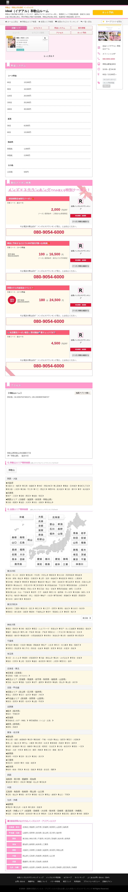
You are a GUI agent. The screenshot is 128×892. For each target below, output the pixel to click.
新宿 (52, 575)
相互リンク (67, 881)
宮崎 (57, 814)
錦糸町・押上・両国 (30, 596)
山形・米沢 (71, 682)
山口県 (41, 792)
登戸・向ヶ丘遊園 (67, 629)
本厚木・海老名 (52, 636)
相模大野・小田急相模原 (31, 636)
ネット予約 (107, 12)
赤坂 (27, 599)
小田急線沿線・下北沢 (55, 585)
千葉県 (10, 641)
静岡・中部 (11, 756)
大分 (37, 814)
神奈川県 (11, 625)
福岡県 (10, 804)
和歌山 (12, 470)
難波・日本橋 (70, 486)
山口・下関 (63, 795)
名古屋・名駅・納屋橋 (16, 740)
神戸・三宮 (11, 496)
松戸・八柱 (47, 645)
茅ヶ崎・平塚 (27, 632)
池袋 (78, 575)
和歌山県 (47, 499)
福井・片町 (37, 695)
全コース (20, 203)
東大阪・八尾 (12, 489)
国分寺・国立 (27, 608)
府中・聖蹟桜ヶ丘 (54, 612)
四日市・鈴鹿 (12, 763)
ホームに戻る (12, 22)
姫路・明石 (37, 496)
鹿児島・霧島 (69, 814)
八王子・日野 (50, 608)
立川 (38, 608)
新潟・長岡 (11, 701)
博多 (9, 807)
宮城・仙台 (11, 682)
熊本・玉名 (47, 814)
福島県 (54, 679)
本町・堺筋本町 (45, 486)
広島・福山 (11, 795)
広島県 (9, 792)
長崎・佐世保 (25, 814)
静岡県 (10, 753)
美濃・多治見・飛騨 (46, 770)
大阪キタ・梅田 (13, 486)
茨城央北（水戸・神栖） (17, 721)
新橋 (33, 582)
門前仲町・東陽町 (62, 596)
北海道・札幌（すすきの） (17, 676)
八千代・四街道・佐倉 (32, 648)
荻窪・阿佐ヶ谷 (28, 589)
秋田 (48, 682)
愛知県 (10, 737)
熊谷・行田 (11, 661)
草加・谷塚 (76, 658)
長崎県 (36, 811)
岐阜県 (10, 767)
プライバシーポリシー (92, 881)
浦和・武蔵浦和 (30, 658)
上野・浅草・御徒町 (48, 578)
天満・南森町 (29, 486)
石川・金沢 (24, 695)
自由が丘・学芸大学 (23, 585)
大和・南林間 (67, 636)
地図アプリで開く (83, 393)
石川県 (30, 692)
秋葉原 (63, 578)
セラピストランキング (67, 22)
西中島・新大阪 (56, 489)
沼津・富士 (24, 756)
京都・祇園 (11, 502)
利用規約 (77, 881)
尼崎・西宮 (24, 496)
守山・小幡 (28, 743)
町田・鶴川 (70, 612)
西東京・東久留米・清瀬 (17, 612)
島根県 (25, 792)
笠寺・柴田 (70, 743)
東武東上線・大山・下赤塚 (17, 592)
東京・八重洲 (75, 578)
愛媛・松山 (32, 782)
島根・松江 (37, 795)
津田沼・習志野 (13, 648)
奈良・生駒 (37, 502)
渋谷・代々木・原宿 (15, 575)
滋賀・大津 (24, 502)
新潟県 (24, 698)
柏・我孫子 (75, 645)
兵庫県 (10, 493)
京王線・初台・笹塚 (46, 589)
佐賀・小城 (11, 814)
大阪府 (10, 483)
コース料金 (21, 247)
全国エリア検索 (46, 22)
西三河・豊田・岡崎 (33, 750)
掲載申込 (31, 881)
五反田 (69, 582)
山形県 (62, 679)
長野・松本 (24, 701)
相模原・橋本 (12, 636)
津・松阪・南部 (28, 763)
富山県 (22, 692)
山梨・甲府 (37, 701)
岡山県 (33, 792)
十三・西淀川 (40, 489)
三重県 (10, 760)
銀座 (41, 582)
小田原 (79, 636)
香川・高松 (19, 782)
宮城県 (22, 679)
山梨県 (40, 698)
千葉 (9, 645)
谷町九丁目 (83, 486)
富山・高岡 (11, 695)
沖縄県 (78, 811)
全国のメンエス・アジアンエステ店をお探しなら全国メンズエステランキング (61, 889)
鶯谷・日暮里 (31, 578)
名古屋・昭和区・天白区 (44, 746)
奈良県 (38, 499)
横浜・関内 (11, 629)
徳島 (9, 782)
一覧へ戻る (87, 22)
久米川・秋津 (77, 608)
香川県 (17, 779)
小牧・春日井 (64, 746)
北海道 (18, 673)
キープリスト (113, 22)
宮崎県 (60, 811)
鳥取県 (17, 792)
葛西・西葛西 (78, 596)
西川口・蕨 (65, 661)
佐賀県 (28, 811)
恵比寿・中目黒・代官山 (37, 575)
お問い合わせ (20, 881)
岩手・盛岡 (37, 682)
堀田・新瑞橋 (12, 746)
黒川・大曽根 (73, 740)
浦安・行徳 (19, 645)
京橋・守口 (26, 489)
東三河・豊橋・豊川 (53, 750)
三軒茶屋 (38, 585)
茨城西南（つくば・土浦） (41, 721)
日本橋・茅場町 (13, 582)
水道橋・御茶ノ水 (81, 592)
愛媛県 (25, 779)
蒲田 (9, 585)
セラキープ (68, 877)
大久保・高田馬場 (66, 575)
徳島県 (9, 779)
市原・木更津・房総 (66, 648)
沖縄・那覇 (82, 814)
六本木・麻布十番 (14, 599)
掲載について (42, 881)
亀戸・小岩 (46, 596)
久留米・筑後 (35, 807)
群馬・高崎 (11, 727)
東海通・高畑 (57, 743)
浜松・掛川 (37, 756)
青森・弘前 (24, 682)
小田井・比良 (42, 743)
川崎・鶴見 (24, 629)
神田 (25, 582)
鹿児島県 (69, 811)
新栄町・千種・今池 (43, 740)
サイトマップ (79, 877)
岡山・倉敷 (50, 795)
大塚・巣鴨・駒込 (14, 578)
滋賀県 (30, 499)
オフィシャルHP (109, 54)
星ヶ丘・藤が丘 (13, 743)
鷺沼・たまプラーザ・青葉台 (44, 629)
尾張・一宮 (77, 746)
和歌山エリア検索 (29, 22)
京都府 (22, 499)
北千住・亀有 (12, 596)
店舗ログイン (107, 881)
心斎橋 (57, 486)
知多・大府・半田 (14, 750)
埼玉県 (10, 654)
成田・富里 (50, 648)
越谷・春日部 (38, 661)
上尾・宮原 (24, 661)
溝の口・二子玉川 (57, 632)
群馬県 (16, 724)
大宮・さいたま (13, 658)
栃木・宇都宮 (12, 714)
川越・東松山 (45, 658)
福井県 (38, 692)
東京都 (86, 618)
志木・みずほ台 (61, 658)
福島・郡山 (58, 682)
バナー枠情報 (55, 881)
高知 (43, 782)
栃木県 (16, 711)
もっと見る (48, 56)
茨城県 (10, 718)
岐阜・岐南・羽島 (14, 770)
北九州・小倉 (20, 807)
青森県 (30, 679)
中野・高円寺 (12, 589)
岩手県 (38, 679)
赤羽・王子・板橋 (40, 592)
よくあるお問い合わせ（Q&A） (99, 877)
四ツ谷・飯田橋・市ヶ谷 (60, 592)
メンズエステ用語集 (53, 877)
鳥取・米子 (24, 795)
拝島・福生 (63, 608)
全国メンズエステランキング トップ (30, 877)
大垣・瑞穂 (30, 770)
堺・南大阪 (83, 489)
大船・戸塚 (41, 632)
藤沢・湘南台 (12, 632)
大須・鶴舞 (26, 746)
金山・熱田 (59, 740)
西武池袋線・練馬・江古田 (69, 589)
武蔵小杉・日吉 (74, 632)
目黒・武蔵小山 (83, 582)
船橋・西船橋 (33, 645)
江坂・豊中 (70, 489)
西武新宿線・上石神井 (77, 585)
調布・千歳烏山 (37, 612)
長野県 (32, 698)
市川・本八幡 (61, 645)
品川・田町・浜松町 (55, 582)
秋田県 (46, 679)
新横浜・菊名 (84, 629)
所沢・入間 (52, 661)
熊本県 (52, 811)
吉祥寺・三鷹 (12, 608)
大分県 (44, 811)
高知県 (33, 779)
